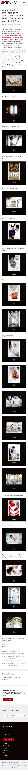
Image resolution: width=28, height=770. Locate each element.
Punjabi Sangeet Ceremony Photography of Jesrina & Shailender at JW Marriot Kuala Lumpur (13, 663)
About (5, 743)
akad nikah (7, 653)
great (12, 653)
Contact (5, 755)
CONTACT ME (8, 739)
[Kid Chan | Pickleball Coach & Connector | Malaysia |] (9, 2)
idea (16, 653)
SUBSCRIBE (8, 699)
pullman (11, 656)
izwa (19, 653)
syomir (22, 656)
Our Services (7, 746)
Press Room (6, 753)
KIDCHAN (9, 29)
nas (8, 656)
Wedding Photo (14, 651)
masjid (4, 656)
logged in (13, 677)
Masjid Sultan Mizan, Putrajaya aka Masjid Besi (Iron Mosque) (12, 37)
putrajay (17, 656)
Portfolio (5, 750)
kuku (22, 653)
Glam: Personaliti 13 (10, 658)
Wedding (6, 651)
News (5, 748)
